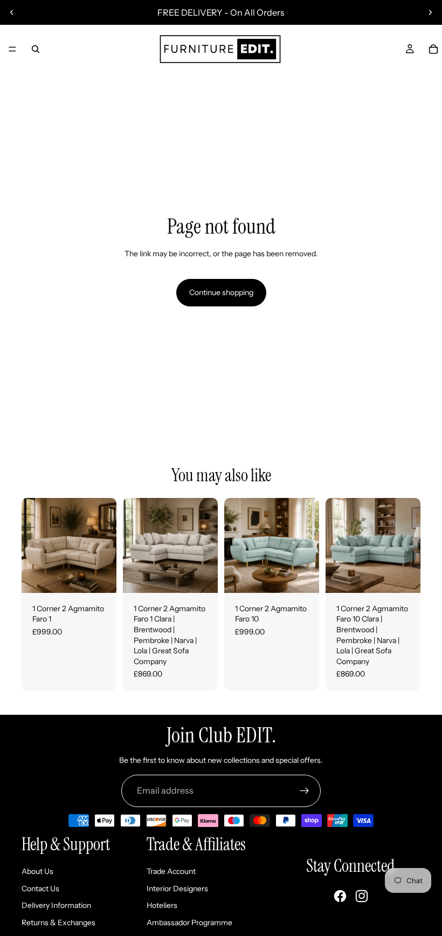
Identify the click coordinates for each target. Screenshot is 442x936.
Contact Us (40, 888)
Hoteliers (162, 905)
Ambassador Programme (189, 922)
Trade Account (171, 871)
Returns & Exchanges (58, 922)
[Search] (35, 49)
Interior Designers (177, 888)
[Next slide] (430, 12)
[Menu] (12, 49)
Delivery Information (56, 905)
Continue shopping (221, 292)
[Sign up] (304, 791)
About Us (37, 871)
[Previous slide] (12, 12)
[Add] (99, 576)
